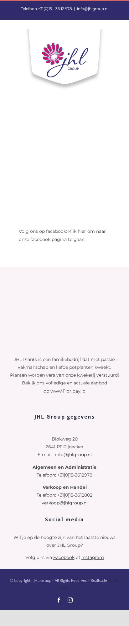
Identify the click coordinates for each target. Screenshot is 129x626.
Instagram (92, 557)
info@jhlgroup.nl (92, 8)
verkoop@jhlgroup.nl (65, 503)
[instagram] (70, 600)
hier (82, 231)
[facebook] (58, 600)
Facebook (64, 557)
